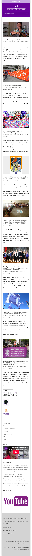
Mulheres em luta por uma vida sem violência (15, 177)
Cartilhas (9, 181)
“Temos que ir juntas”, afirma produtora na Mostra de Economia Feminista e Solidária (15, 221)
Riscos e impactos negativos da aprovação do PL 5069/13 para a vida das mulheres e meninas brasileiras (16, 363)
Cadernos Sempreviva (9, 428)
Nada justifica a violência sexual (12, 85)
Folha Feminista (7, 434)
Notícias (5, 44)
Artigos (5, 89)
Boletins (5, 426)
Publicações (16, 181)
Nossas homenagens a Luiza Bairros (13, 40)
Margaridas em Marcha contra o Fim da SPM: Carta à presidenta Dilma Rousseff (15, 312)
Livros (4, 439)
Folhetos (5, 437)
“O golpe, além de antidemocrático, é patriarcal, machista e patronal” (13, 132)
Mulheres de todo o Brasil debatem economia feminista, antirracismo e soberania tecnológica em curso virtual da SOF (15, 474)
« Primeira (8, 391)
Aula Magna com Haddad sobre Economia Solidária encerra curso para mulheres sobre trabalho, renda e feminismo (15, 268)
